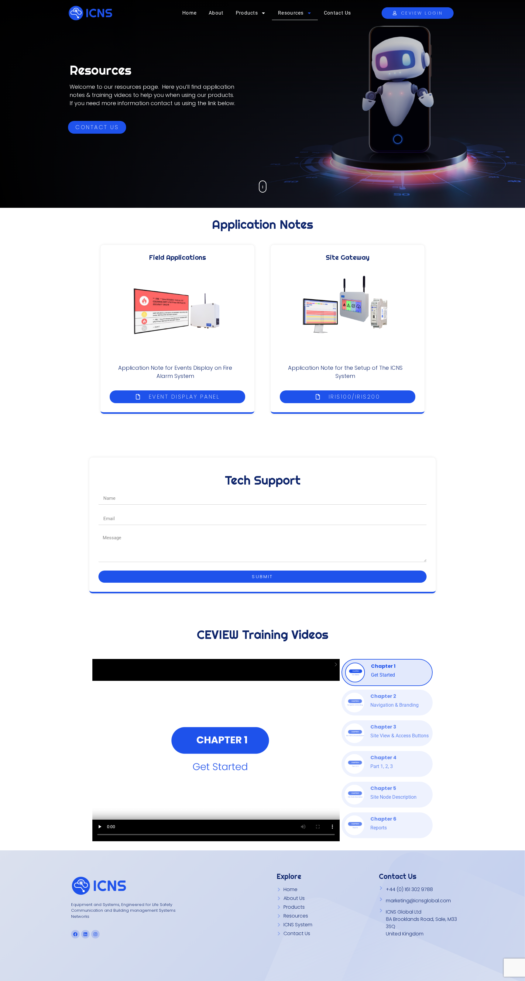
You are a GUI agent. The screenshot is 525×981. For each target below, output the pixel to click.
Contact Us (337, 13)
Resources (291, 13)
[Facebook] (75, 934)
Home (189, 13)
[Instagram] (95, 934)
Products (247, 13)
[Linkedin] (85, 934)
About (216, 13)
